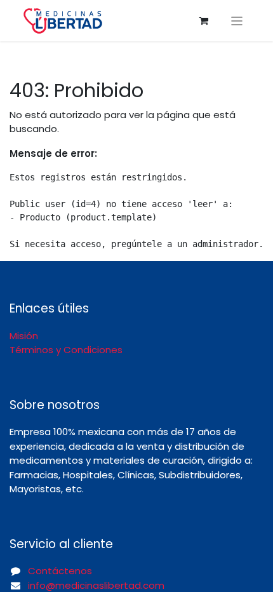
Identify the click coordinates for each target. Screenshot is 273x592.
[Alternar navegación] (237, 20)
